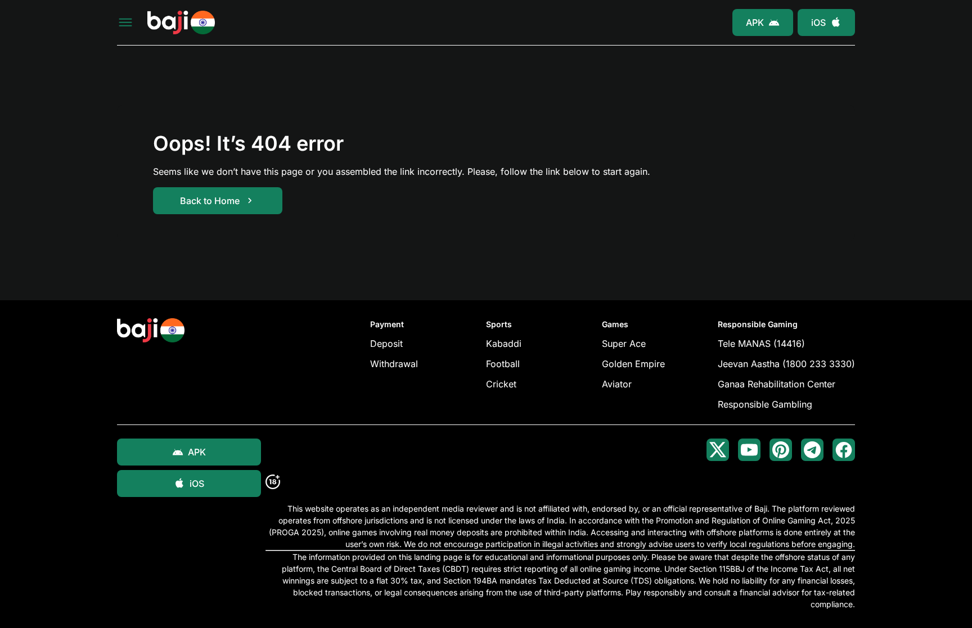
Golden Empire (633, 363)
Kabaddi (503, 343)
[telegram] (812, 450)
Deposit (386, 343)
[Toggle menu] (125, 22)
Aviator (617, 384)
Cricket (501, 384)
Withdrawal (394, 363)
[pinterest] (781, 450)
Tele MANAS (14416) (761, 343)
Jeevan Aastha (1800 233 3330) (786, 363)
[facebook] (843, 450)
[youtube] (749, 450)
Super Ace (624, 343)
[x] (717, 450)
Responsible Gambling (765, 404)
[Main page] (181, 23)
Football (503, 363)
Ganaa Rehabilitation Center (776, 384)
